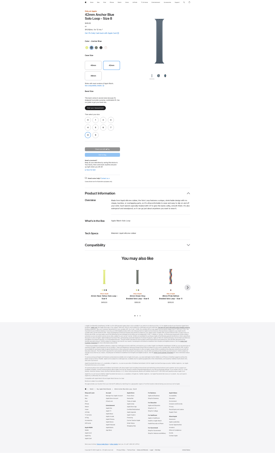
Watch (91, 389)
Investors (172, 427)
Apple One (109, 408)
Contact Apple (173, 435)
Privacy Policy (121, 450)
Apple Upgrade (131, 412)
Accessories (88, 420)
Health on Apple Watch (154, 421)
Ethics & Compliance (175, 430)
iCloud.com (109, 401)
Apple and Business (154, 395)
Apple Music (109, 414)
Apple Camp (130, 404)
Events (171, 433)
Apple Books (109, 427)
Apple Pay (88, 435)
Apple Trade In (131, 415)
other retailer (114, 444)
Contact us (105, 178)
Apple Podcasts (110, 424)
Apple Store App (132, 406)
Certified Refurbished (133, 409)
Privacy (171, 406)
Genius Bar (130, 398)
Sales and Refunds (142, 450)
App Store (109, 430)
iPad (86, 401)
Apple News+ (110, 422)
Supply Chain (173, 412)
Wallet (87, 430)
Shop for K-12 (152, 408)
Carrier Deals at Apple (133, 420)
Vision (86, 409)
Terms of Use (131, 450)
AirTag (87, 417)
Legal (151, 450)
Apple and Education (154, 405)
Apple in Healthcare (154, 418)
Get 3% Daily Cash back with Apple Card (101, 33)
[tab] (151, 76)
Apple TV (108, 411)
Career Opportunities (175, 424)
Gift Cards (88, 423)
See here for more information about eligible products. (174, 327)
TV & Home (88, 415)
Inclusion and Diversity (176, 404)
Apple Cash (88, 438)
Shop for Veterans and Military (157, 433)
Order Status (131, 423)
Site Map (157, 450)
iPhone (87, 404)
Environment (173, 401)
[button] (184, 2)
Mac (86, 398)
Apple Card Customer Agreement (163, 352)
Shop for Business (153, 398)
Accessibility (172, 395)
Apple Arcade (110, 416)
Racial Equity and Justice (176, 409)
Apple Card (88, 433)
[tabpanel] (159, 41)
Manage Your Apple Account (114, 395)
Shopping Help (131, 426)
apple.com (94, 327)
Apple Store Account (112, 398)
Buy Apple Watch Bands (104, 389)
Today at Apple (131, 401)
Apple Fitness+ (110, 419)
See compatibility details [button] (93, 85)
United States (186, 450)
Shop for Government (154, 430)
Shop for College (153, 411)
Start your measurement (95, 108)
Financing (130, 417)
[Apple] (85, 389)
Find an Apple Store (102, 444)
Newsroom (172, 419)
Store (86, 395)
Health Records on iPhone (155, 423)
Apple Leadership (174, 422)
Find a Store (130, 395)
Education (172, 398)
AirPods (87, 412)
